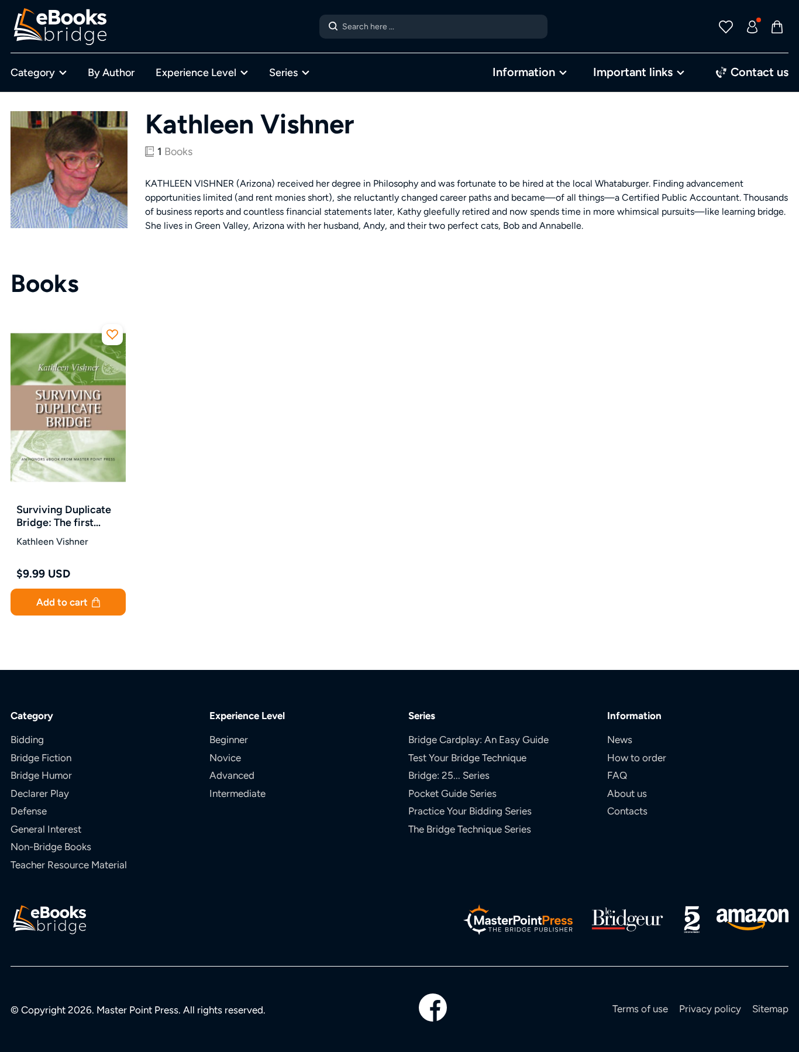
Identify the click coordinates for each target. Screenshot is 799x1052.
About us (627, 793)
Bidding (27, 739)
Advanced (231, 775)
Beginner (228, 739)
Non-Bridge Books (51, 846)
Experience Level (196, 72)
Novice (225, 758)
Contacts (627, 811)
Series (283, 72)
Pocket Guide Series (452, 793)
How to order (636, 758)
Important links (633, 71)
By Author (111, 72)
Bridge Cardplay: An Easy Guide (478, 739)
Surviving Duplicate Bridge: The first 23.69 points (63, 516)
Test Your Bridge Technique (467, 758)
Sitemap (770, 1009)
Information (524, 71)
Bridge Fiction (41, 758)
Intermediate (237, 793)
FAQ (617, 775)
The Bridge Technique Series (469, 829)
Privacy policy (710, 1009)
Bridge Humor (41, 775)
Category (33, 72)
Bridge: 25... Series (449, 775)
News (619, 739)
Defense (29, 811)
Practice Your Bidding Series (470, 811)
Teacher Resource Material (69, 865)
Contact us (758, 71)
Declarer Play (40, 793)
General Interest (46, 829)
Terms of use (640, 1009)
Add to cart (63, 602)
